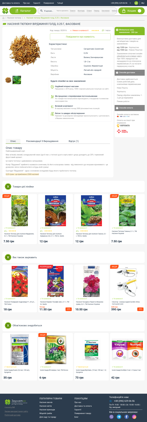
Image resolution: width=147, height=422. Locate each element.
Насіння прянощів (47, 410)
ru (142, 3)
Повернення (49, 3)
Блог (76, 417)
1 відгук (108, 30)
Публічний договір (12, 415)
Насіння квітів (46, 406)
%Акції (60, 3)
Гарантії (36, 3)
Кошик (131, 10)
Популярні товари (51, 398)
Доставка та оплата (11, 3)
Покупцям (80, 398)
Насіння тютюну (14, 18)
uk (136, 3)
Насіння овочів (46, 402)
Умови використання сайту (16, 411)
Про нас (26, 3)
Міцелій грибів (46, 413)
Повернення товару (82, 413)
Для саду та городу (48, 417)
